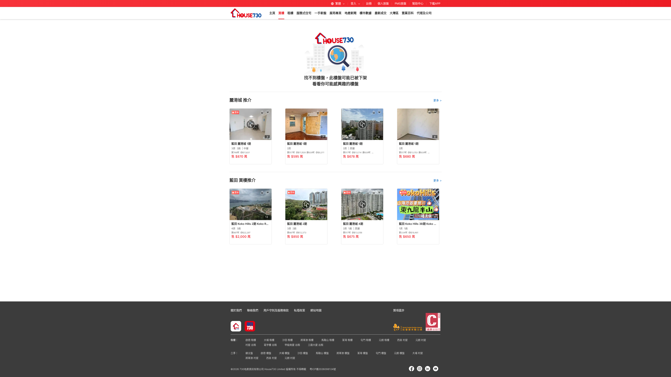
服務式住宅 (304, 13)
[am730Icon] (248, 326)
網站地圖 (316, 310)
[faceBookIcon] (411, 368)
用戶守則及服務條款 (276, 310)
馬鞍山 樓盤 (322, 353)
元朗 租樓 (384, 339)
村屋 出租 (251, 344)
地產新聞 (350, 13)
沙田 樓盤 (302, 353)
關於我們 (236, 310)
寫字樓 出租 (270, 344)
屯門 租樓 (365, 339)
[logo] (246, 12)
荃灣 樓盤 (362, 353)
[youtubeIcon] (435, 368)
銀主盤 (249, 353)
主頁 (272, 13)
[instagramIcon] (419, 368)
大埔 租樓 (269, 339)
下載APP (434, 3)
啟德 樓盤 (266, 353)
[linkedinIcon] (427, 368)
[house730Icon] (236, 326)
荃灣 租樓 (347, 339)
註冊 (369, 3)
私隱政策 (299, 310)
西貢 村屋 (402, 339)
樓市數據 (365, 13)
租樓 (290, 13)
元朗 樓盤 (399, 353)
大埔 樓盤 (284, 353)
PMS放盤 (400, 3)
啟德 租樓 (251, 339)
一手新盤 (320, 13)
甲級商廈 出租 (292, 344)
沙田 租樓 (287, 339)
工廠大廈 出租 (315, 344)
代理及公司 (424, 13)
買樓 (281, 13)
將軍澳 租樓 (307, 339)
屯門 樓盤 (381, 353)
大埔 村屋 (417, 353)
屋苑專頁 (335, 13)
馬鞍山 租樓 (327, 339)
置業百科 (408, 13)
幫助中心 (418, 3)
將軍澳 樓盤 (343, 353)
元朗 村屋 (421, 339)
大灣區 (394, 13)
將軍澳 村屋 (252, 357)
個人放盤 (383, 3)
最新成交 (381, 13)
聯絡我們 (252, 310)
